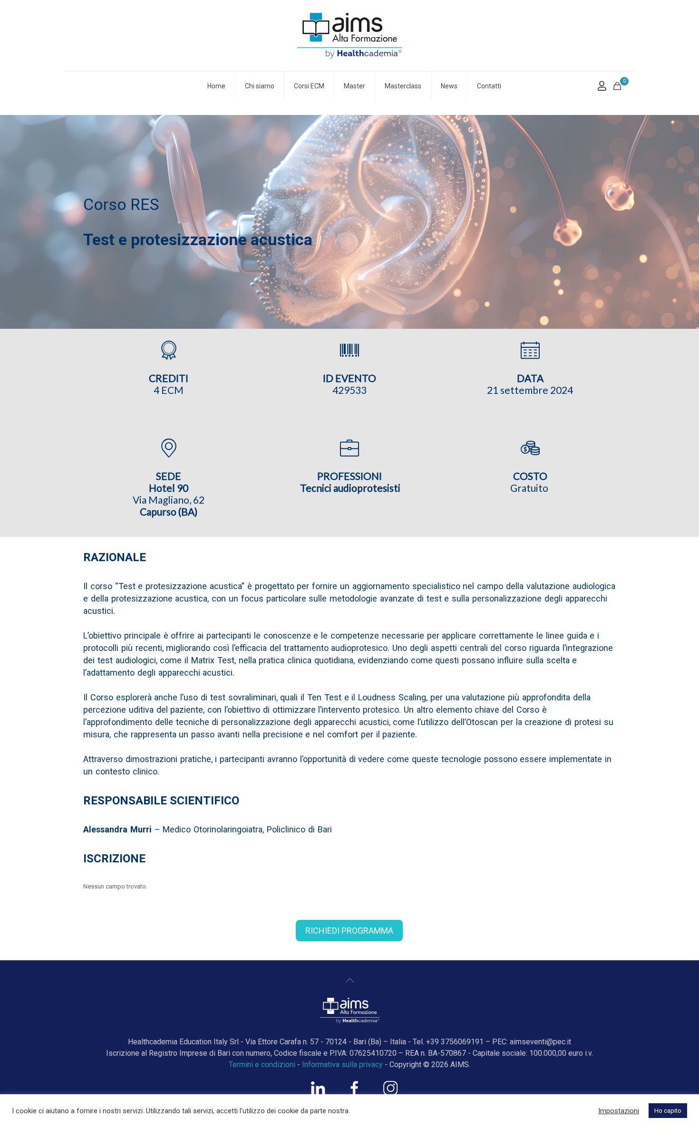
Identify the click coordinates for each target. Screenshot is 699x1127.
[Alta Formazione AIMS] (349, 35)
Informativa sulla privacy (342, 1064)
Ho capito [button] (667, 1110)
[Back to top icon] (349, 980)
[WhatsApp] (318, 1093)
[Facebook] (354, 1093)
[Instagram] (390, 1093)
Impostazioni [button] (618, 1111)
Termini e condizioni (262, 1064)
